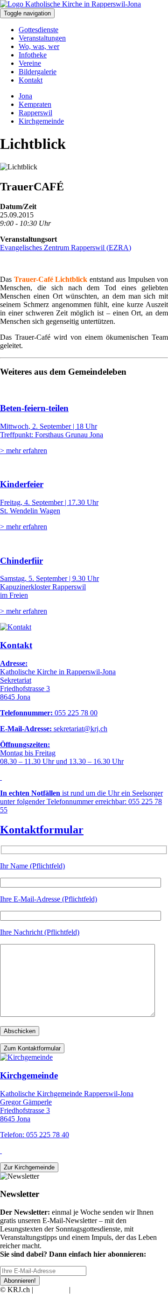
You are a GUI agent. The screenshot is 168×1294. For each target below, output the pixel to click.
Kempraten (35, 104)
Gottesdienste (38, 30)
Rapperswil (35, 113)
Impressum (51, 1290)
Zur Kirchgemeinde (29, 1167)
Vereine (30, 63)
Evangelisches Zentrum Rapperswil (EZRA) (65, 248)
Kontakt (30, 80)
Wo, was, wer (39, 46)
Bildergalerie (37, 72)
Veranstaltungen (42, 38)
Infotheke (33, 55)
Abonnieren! (20, 1280)
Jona (25, 96)
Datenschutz (90, 1290)
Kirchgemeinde (41, 121)
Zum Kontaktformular (32, 1048)
